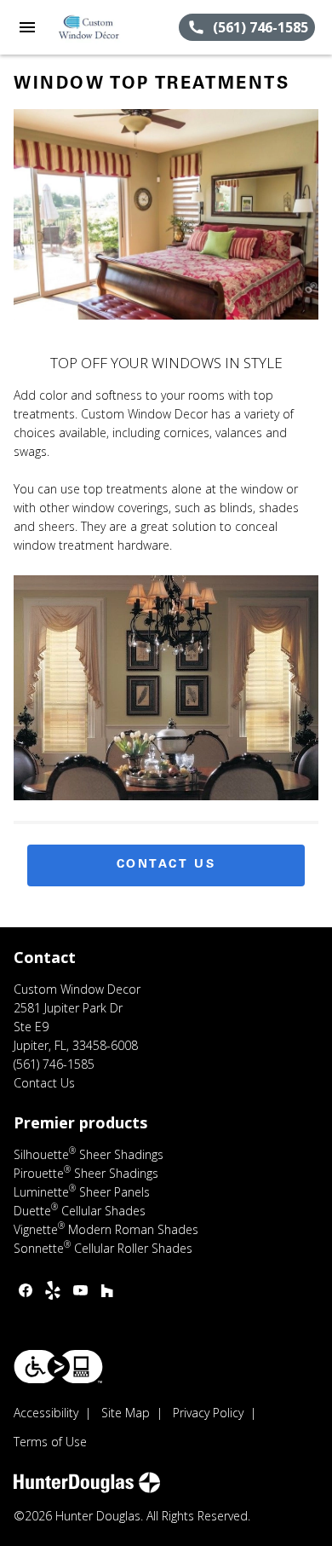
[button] (27, 27)
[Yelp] (53, 1290)
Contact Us (166, 865)
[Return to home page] (105, 27)
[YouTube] (80, 1290)
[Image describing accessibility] (58, 1366)
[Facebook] (25, 1290)
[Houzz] (107, 1290)
